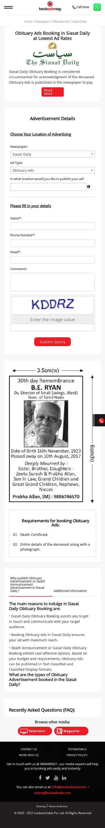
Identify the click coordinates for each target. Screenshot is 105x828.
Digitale (71, 821)
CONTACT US (29, 749)
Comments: (18, 269)
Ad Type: (16, 162)
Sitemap (41, 806)
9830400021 (48, 764)
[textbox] (13, 186)
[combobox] (52, 154)
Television (36, 731)
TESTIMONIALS (77, 749)
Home (28, 21)
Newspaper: (19, 146)
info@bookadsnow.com (69, 787)
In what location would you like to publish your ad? (47, 179)
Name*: (15, 218)
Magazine (71, 731)
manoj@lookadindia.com (52, 793)
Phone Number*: (22, 235)
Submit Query (52, 342)
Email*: (15, 252)
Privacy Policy (77, 755)
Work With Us (29, 755)
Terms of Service (58, 806)
